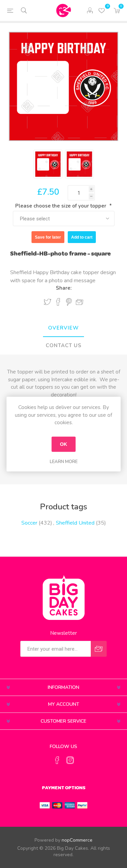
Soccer (29, 523)
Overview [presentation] (63, 327)
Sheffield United (75, 523)
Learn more (64, 461)
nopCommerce (77, 840)
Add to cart (81, 237)
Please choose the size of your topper (61, 205)
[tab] (63, 328)
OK (63, 444)
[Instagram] (70, 760)
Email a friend (79, 302)
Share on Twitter (47, 302)
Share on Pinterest (68, 302)
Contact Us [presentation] (64, 345)
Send (99, 649)
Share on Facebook (58, 302)
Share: (63, 288)
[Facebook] (57, 760)
